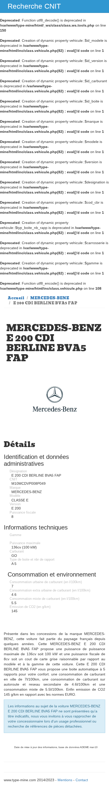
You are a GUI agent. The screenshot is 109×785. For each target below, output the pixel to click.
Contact (82, 780)
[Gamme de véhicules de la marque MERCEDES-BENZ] (54, 399)
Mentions (65, 780)
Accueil (16, 298)
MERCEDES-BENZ (49, 298)
